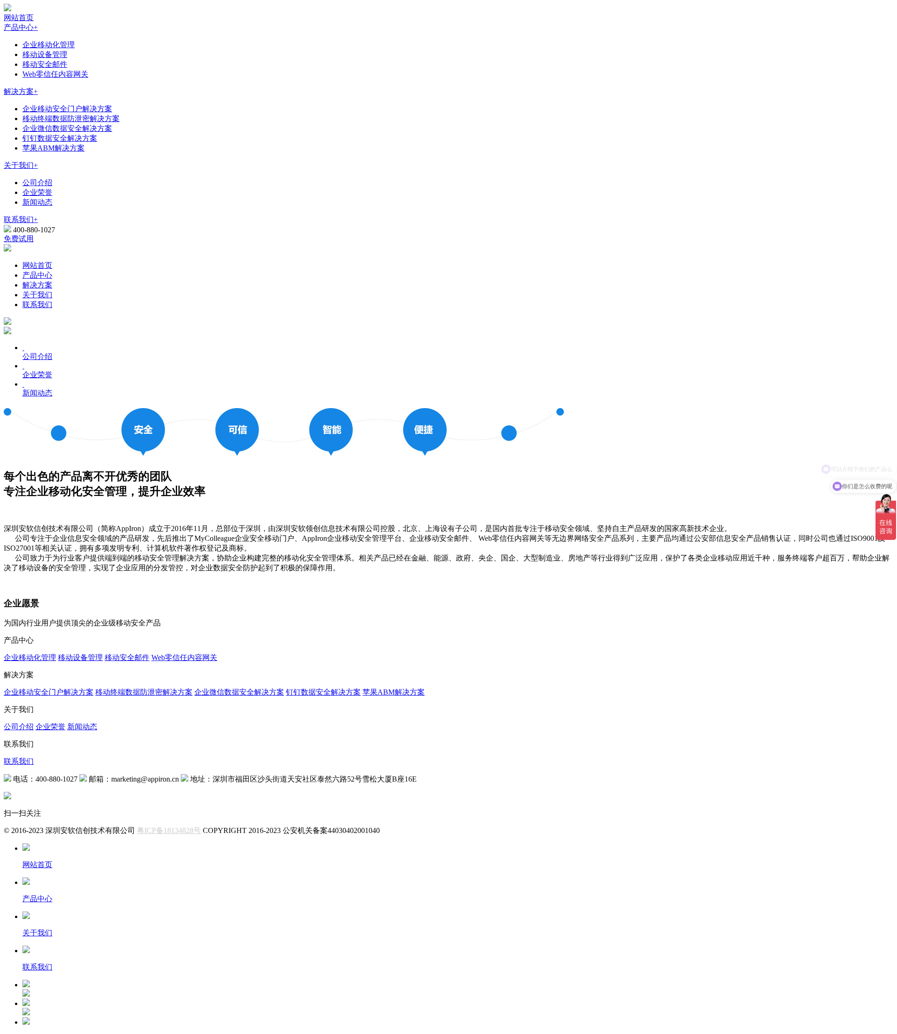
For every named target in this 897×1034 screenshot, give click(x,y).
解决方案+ (21, 91)
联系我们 (37, 305)
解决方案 (37, 285)
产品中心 (37, 275)
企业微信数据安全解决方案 (67, 128)
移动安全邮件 (44, 64)
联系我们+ (21, 219)
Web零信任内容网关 (55, 74)
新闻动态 (37, 202)
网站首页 (19, 18)
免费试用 (19, 239)
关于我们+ (21, 165)
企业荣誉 (37, 192)
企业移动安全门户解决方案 (67, 109)
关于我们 (37, 295)
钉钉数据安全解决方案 (59, 138)
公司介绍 (37, 183)
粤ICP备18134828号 (169, 830)
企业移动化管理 (48, 45)
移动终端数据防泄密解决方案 (71, 118)
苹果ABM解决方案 (53, 148)
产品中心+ (21, 27)
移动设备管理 (44, 54)
